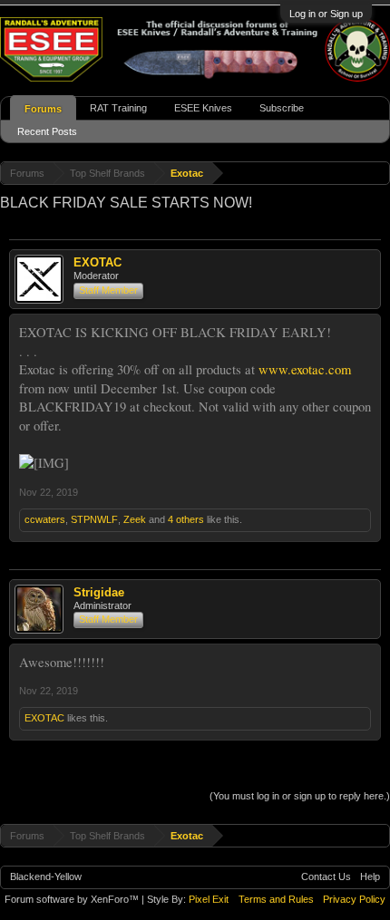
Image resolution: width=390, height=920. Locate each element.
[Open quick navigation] (379, 173)
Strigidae (98, 592)
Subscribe (281, 107)
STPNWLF (94, 519)
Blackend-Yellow (46, 876)
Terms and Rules (276, 899)
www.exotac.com (304, 369)
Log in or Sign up (326, 13)
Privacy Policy (354, 899)
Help (370, 876)
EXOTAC (97, 262)
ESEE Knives (203, 107)
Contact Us (326, 876)
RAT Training (118, 107)
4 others (186, 519)
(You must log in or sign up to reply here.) (300, 795)
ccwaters (44, 519)
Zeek (134, 519)
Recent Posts (47, 131)
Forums (43, 108)
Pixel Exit (209, 899)
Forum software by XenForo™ (73, 899)
